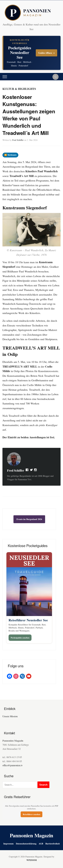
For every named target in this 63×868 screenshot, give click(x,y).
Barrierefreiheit (52, 843)
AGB (41, 843)
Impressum (8, 843)
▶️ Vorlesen (10, 155)
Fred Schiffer (18, 140)
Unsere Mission (10, 716)
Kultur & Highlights (19, 89)
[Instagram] (35, 470)
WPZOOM (31, 860)
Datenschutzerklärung (26, 843)
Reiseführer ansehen (31, 814)
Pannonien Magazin (31, 835)
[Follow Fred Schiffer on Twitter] (31, 470)
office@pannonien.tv (12, 765)
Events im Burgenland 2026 (29, 519)
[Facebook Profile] (27, 470)
